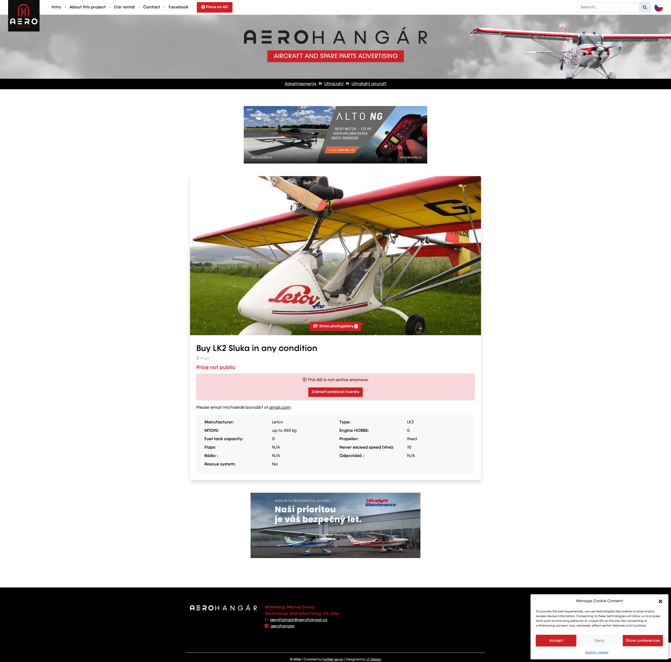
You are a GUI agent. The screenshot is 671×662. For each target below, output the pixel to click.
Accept (556, 641)
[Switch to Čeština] (658, 7)
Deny (599, 641)
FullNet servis (333, 659)
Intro (56, 7)
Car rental (124, 7)
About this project (87, 7)
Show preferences (643, 641)
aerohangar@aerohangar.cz (298, 620)
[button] (660, 601)
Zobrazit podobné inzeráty (335, 392)
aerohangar (282, 626)
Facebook (178, 7)
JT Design (373, 659)
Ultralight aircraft (368, 84)
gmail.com (279, 408)
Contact (151, 7)
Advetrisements (300, 84)
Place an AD (217, 7)
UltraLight (334, 84)
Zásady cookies (596, 652)
